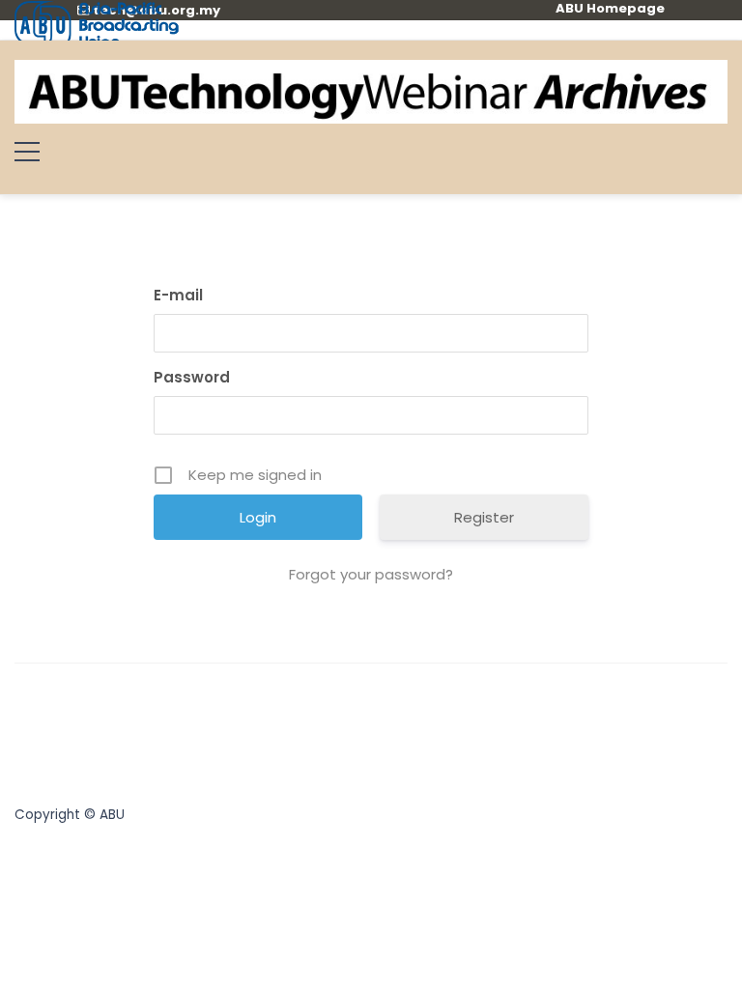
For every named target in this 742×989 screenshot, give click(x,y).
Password (192, 377)
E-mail (178, 295)
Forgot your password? (371, 574)
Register (484, 517)
